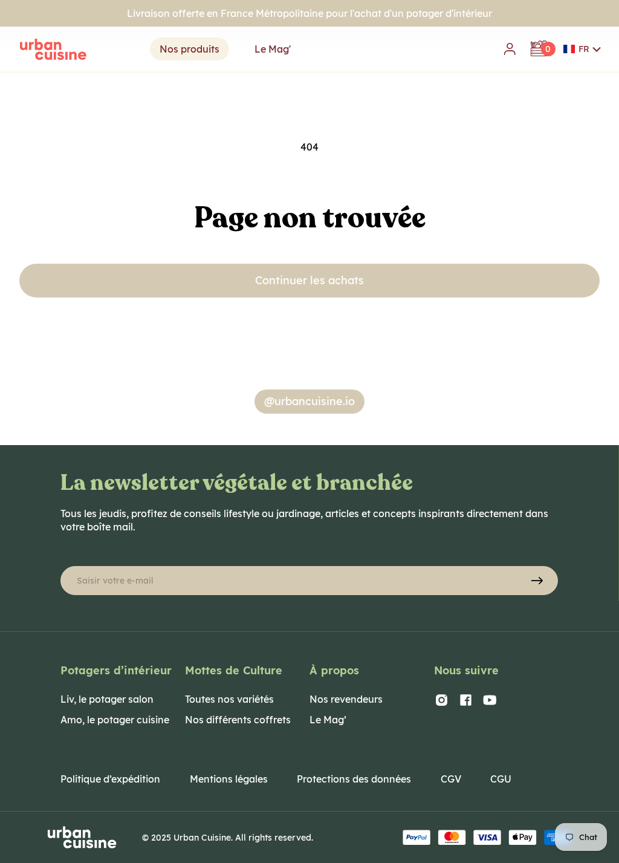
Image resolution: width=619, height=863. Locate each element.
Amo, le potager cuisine (114, 720)
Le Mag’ (328, 720)
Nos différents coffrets (238, 720)
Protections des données (354, 779)
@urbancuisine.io (309, 401)
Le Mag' (272, 49)
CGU (500, 779)
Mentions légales (229, 779)
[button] (582, 49)
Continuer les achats (309, 280)
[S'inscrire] (537, 580)
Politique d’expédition (110, 779)
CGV (451, 779)
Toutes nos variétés (229, 699)
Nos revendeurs (346, 699)
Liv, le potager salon (107, 699)
